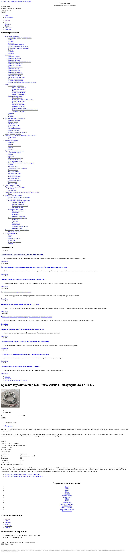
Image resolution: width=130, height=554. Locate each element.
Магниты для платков (19, 91)
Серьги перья (12, 175)
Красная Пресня (67, 506)
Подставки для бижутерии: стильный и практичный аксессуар (22, 329)
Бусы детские (12, 123)
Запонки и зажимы (14, 146)
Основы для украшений (20, 206)
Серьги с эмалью (13, 178)
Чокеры (10, 243)
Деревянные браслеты (15, 74)
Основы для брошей (18, 202)
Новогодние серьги (14, 159)
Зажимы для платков (19, 87)
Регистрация (9, 17)
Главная (7, 20)
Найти (3, 12)
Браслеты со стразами (15, 67)
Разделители (12, 190)
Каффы (10, 154)
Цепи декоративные (14, 242)
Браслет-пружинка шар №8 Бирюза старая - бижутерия (22, 474)
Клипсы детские (13, 125)
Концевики (16, 214)
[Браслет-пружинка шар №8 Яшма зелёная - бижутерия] (10, 407)
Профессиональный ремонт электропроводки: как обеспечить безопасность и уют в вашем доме (34, 267)
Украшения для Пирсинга (13, 185)
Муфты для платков (18, 92)
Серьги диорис (13, 170)
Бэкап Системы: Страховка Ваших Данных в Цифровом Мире (22, 254)
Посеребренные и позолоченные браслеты (22, 82)
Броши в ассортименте (15, 96)
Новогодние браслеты (15, 79)
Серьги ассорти (13, 166)
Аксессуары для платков (16, 86)
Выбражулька (67, 502)
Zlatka (67, 500)
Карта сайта (8, 27)
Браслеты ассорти (14, 56)
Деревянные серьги (14, 152)
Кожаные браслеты (14, 75)
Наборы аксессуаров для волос (18, 46)
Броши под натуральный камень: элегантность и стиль (20, 304)
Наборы (11, 149)
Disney (67, 487)
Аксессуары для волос (12, 36)
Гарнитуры (12, 137)
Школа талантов (67, 511)
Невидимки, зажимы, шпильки (18, 48)
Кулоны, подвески (14, 238)
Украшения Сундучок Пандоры (15, 187)
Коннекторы (16, 223)
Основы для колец (18, 204)
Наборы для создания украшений (19, 197)
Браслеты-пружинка (15, 72)
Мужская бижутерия (11, 140)
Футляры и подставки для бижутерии (17, 230)
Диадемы (11, 43)
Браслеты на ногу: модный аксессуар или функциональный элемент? (25, 341)
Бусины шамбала (17, 211)
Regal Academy (67, 495)
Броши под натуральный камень (22, 99)
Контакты (8, 29)
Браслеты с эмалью (14, 65)
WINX (67, 499)
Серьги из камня (13, 171)
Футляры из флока (14, 231)
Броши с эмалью (17, 103)
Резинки (11, 53)
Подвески (11, 240)
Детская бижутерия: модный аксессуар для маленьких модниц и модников (26, 317)
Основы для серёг (14, 199)
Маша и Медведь (66, 507)
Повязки (11, 51)
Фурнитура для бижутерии (13, 195)
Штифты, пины (17, 228)
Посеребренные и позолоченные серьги (21, 163)
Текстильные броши (18, 111)
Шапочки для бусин (18, 216)
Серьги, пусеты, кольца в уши (14, 151)
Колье (10, 236)
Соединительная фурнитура (17, 218)
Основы (11, 188)
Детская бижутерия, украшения (15, 118)
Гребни (10, 41)
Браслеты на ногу (14, 60)
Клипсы (11, 156)
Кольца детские (13, 127)
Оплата (7, 26)
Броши (7, 84)
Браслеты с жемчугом (15, 63)
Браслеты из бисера (14, 58)
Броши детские (13, 122)
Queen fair (67, 494)
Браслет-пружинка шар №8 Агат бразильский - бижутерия (24, 476)
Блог (6, 22)
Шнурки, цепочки (18, 207)
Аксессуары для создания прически (20, 38)
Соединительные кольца (20, 226)
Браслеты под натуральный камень (19, 62)
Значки (10, 115)
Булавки (11, 113)
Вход (6, 15)
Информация (9, 426)
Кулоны (10, 147)
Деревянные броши (18, 106)
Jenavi (67, 488)
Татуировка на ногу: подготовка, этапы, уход (16, 292)
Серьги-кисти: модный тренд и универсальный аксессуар (20, 366)
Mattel (67, 490)
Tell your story (67, 497)
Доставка (8, 24)
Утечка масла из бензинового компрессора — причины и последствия (25, 354)
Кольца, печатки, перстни (13, 134)
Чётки (10, 194)
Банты (10, 39)
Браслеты (8, 55)
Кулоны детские (13, 130)
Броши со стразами (18, 104)
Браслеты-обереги (14, 70)
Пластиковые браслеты (15, 80)
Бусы (10, 235)
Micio (67, 492)
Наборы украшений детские (17, 132)
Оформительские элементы (17, 209)
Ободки (10, 50)
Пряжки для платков (19, 94)
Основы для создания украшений (19, 200)
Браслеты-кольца (13, 68)
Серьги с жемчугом (14, 176)
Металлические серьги (15, 158)
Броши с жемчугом (18, 101)
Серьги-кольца (13, 183)
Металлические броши (19, 108)
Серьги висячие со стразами (17, 168)
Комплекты (12, 139)
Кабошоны (15, 212)
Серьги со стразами (14, 180)
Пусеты (10, 164)
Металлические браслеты (16, 77)
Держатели (15, 219)
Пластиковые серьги (15, 161)
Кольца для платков (18, 89)
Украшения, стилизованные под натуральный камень (22, 192)
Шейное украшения (11, 233)
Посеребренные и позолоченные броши (25, 110)
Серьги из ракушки (14, 173)
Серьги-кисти (12, 182)
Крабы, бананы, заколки (16, 44)
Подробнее (4, 261)
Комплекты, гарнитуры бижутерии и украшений (20, 135)
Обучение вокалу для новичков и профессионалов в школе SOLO (23, 279)
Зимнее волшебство (67, 504)
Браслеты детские (14, 120)
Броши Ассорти (17, 98)
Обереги (11, 116)
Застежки (15, 221)
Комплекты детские (14, 128)
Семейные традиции (67, 509)
